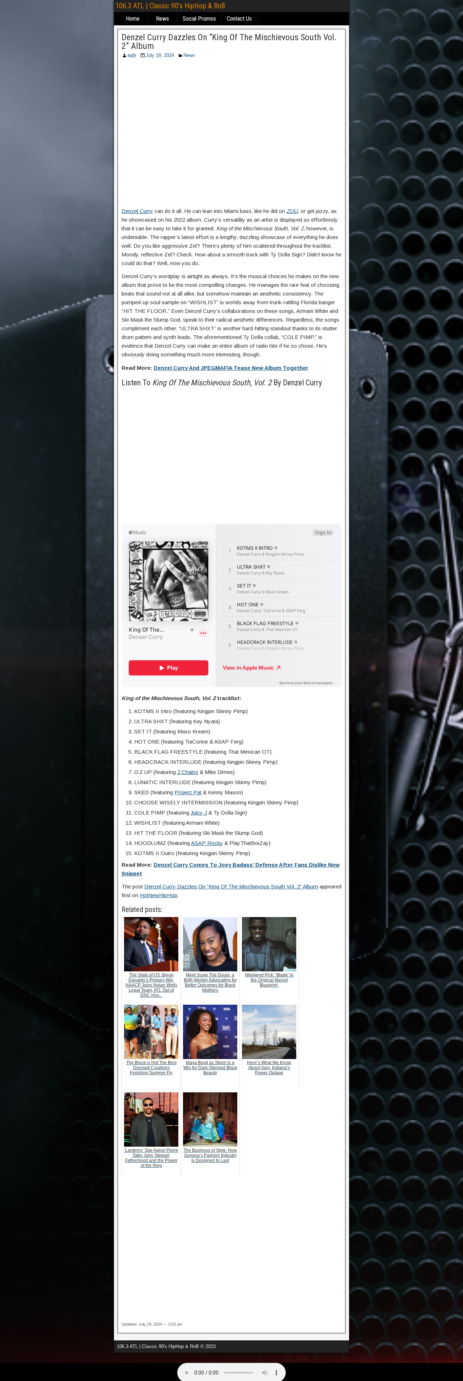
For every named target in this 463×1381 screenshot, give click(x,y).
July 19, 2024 (160, 55)
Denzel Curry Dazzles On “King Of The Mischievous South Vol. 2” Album (229, 41)
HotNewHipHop (158, 895)
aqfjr (131, 55)
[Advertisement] (231, 135)
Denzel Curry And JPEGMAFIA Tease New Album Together (231, 368)
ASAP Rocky (207, 843)
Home (133, 18)
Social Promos (199, 18)
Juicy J (199, 812)
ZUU (292, 211)
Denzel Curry (137, 211)
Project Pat (187, 792)
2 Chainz (187, 772)
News (162, 18)
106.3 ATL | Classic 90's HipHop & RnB (170, 5)
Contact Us (239, 18)
